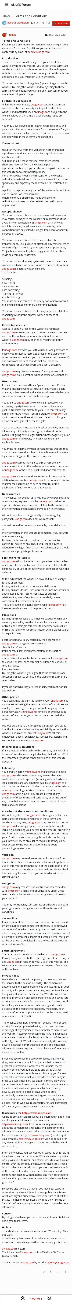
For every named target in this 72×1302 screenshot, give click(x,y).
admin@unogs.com (39, 52)
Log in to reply (61, 23)
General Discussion (18, 22)
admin (12, 34)
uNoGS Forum (21, 4)
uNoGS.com (9, 1248)
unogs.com (37, 104)
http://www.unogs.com (36, 1113)
